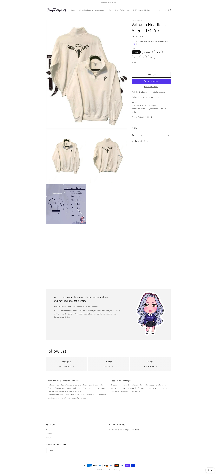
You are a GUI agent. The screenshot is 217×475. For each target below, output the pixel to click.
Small (136, 52)
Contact (133, 430)
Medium (147, 52)
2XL (143, 57)
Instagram (50, 430)
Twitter (49, 434)
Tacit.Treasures (65, 366)
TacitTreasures (149, 366)
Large (158, 52)
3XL (151, 57)
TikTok (48, 438)
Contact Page (73, 314)
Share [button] (136, 128)
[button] (85, 10)
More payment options (151, 86)
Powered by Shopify (114, 470)
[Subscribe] (84, 450)
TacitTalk (107, 366)
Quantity (134, 62)
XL (135, 57)
